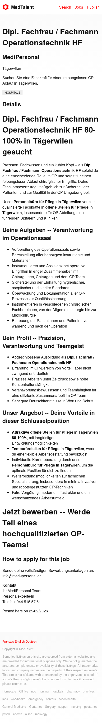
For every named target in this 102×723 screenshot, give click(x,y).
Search (65, 7)
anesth (17, 714)
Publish (93, 7)
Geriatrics (35, 706)
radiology (41, 714)
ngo (33, 691)
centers (51, 699)
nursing (44, 691)
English (20, 641)
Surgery (50, 706)
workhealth (18, 699)
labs (5, 699)
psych (6, 714)
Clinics (23, 691)
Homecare (9, 691)
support (63, 706)
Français (8, 641)
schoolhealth (67, 699)
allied (28, 714)
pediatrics (90, 706)
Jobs (79, 7)
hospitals (12, 92)
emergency (35, 699)
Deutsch (31, 641)
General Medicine (14, 706)
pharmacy (73, 691)
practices (89, 691)
